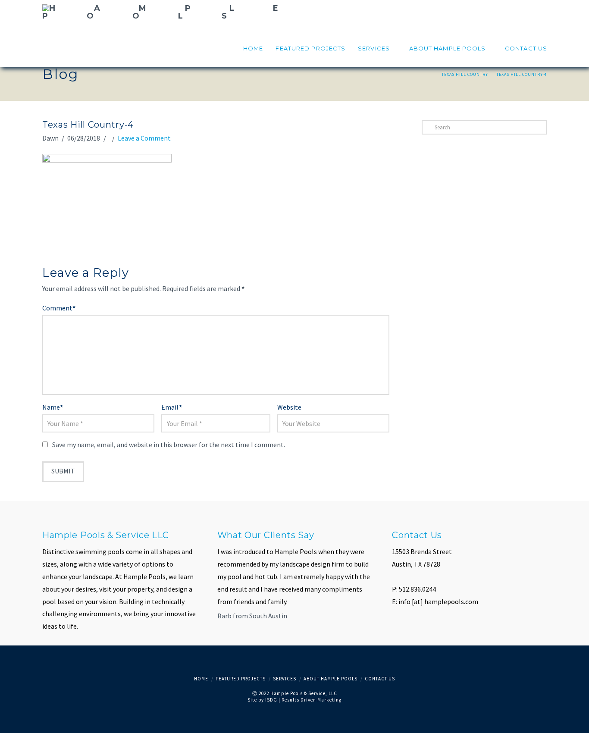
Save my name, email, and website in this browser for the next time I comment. (168, 444)
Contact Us (380, 679)
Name (52, 407)
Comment (58, 308)
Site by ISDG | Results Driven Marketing (294, 700)
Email (171, 407)
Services (284, 679)
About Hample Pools (330, 679)
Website (289, 407)
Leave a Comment (144, 138)
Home (201, 679)
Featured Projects (241, 679)
